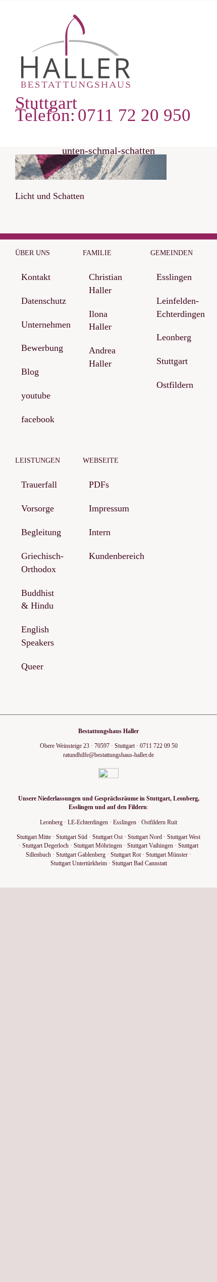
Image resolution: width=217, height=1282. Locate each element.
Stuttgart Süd (71, 836)
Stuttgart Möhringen (98, 845)
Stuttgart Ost (107, 836)
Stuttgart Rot (126, 854)
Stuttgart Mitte (34, 836)
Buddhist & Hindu (37, 599)
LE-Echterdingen (88, 822)
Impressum (109, 508)
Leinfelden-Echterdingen (176, 307)
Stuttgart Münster (167, 854)
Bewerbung (41, 348)
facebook (38, 419)
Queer (32, 666)
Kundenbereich (109, 556)
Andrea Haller (102, 357)
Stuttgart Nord (145, 836)
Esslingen (174, 277)
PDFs (99, 484)
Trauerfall (39, 484)
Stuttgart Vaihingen (150, 845)
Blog (30, 372)
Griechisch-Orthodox (41, 562)
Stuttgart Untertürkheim (78, 863)
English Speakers (37, 636)
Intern (100, 532)
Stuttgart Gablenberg (80, 854)
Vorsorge (37, 508)
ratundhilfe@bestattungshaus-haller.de (108, 754)
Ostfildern (174, 385)
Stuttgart (172, 361)
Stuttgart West (183, 836)
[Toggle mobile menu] (198, 21)
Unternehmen (41, 324)
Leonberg (173, 337)
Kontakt (35, 277)
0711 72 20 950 (134, 115)
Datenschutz (41, 301)
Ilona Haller (100, 320)
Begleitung (41, 532)
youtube (35, 395)
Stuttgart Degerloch (45, 845)
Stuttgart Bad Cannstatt (139, 863)
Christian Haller (105, 283)
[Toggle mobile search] (180, 21)
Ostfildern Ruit (159, 822)
